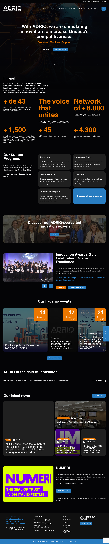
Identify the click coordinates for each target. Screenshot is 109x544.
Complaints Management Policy (67, 532)
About (45, 8)
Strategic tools (63, 8)
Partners (36, 530)
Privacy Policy (49, 530)
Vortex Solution (70, 541)
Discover (54, 234)
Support (52, 8)
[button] (44, 286)
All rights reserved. (49, 541)
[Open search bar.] (99, 9)
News (47, 527)
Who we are (46, 49)
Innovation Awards (84, 8)
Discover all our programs (89, 196)
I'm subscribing (86, 523)
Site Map (65, 522)
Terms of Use (67, 519)
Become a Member (48, 520)
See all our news (99, 395)
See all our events (54, 358)
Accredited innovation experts (39, 526)
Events (73, 8)
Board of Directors (39, 522)
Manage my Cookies (66, 526)
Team (35, 519)
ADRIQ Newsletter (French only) (91, 1)
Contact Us (48, 524)
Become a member (60, 49)
